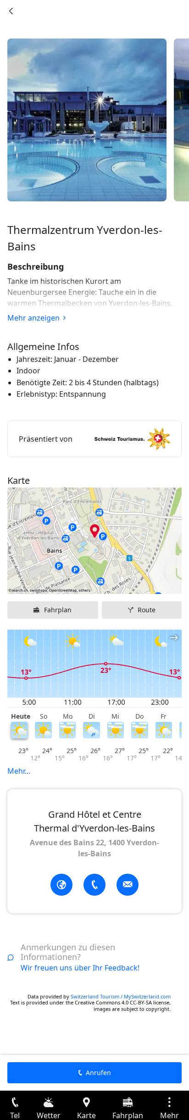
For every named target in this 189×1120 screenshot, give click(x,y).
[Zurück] (11, 11)
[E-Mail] (128, 885)
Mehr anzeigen (33, 318)
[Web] (61, 885)
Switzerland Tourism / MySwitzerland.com (121, 996)
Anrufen (98, 1072)
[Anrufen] (94, 885)
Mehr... (18, 771)
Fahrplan (58, 609)
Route (147, 609)
